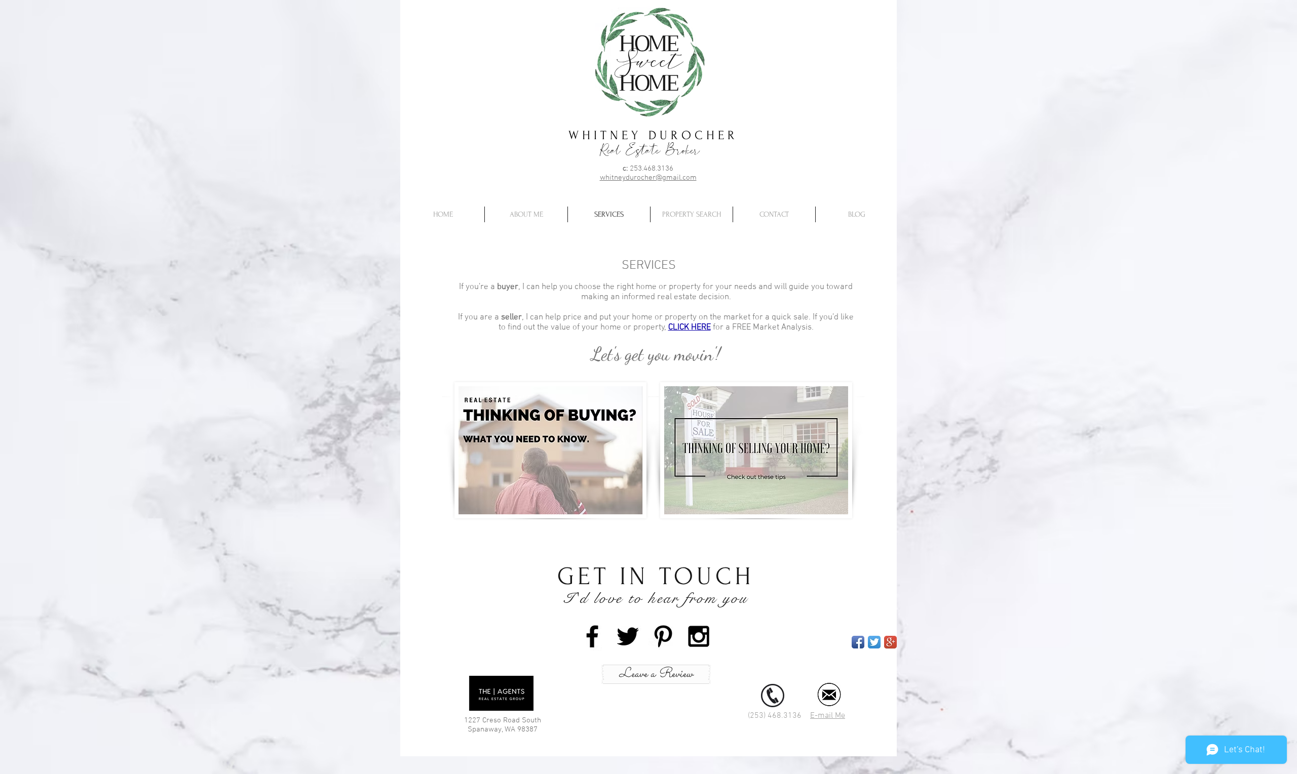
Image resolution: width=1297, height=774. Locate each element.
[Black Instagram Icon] (698, 636)
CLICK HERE (689, 327)
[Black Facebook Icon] (592, 636)
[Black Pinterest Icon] (663, 636)
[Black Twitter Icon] (627, 636)
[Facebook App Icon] (858, 642)
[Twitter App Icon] (874, 642)
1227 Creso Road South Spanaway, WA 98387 (502, 725)
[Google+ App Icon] (890, 642)
